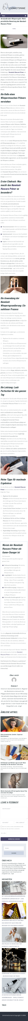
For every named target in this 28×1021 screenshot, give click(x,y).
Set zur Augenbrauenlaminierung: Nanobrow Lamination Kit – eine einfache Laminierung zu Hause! (13, 898)
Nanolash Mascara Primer (16, 72)
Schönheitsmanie (8, 1015)
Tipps (14, 28)
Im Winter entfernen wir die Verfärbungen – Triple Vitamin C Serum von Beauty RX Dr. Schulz (13, 997)
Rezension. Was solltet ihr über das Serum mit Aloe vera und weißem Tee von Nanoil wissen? (12, 923)
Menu (3, 15)
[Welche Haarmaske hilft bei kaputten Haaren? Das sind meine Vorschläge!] (14, 780)
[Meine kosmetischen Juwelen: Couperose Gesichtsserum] (14, 724)
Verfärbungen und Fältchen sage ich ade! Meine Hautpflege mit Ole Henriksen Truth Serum (13, 763)
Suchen (14, 853)
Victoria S (14, 686)
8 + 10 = (3, 833)
